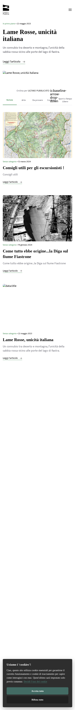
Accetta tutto (37, 691)
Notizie (9, 100)
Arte (24, 100)
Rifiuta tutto (37, 699)
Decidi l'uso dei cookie (35, 681)
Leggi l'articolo (12, 62)
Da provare (37, 100)
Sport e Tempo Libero (65, 100)
